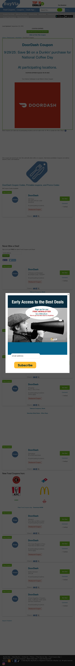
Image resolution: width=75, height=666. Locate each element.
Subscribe (25, 365)
